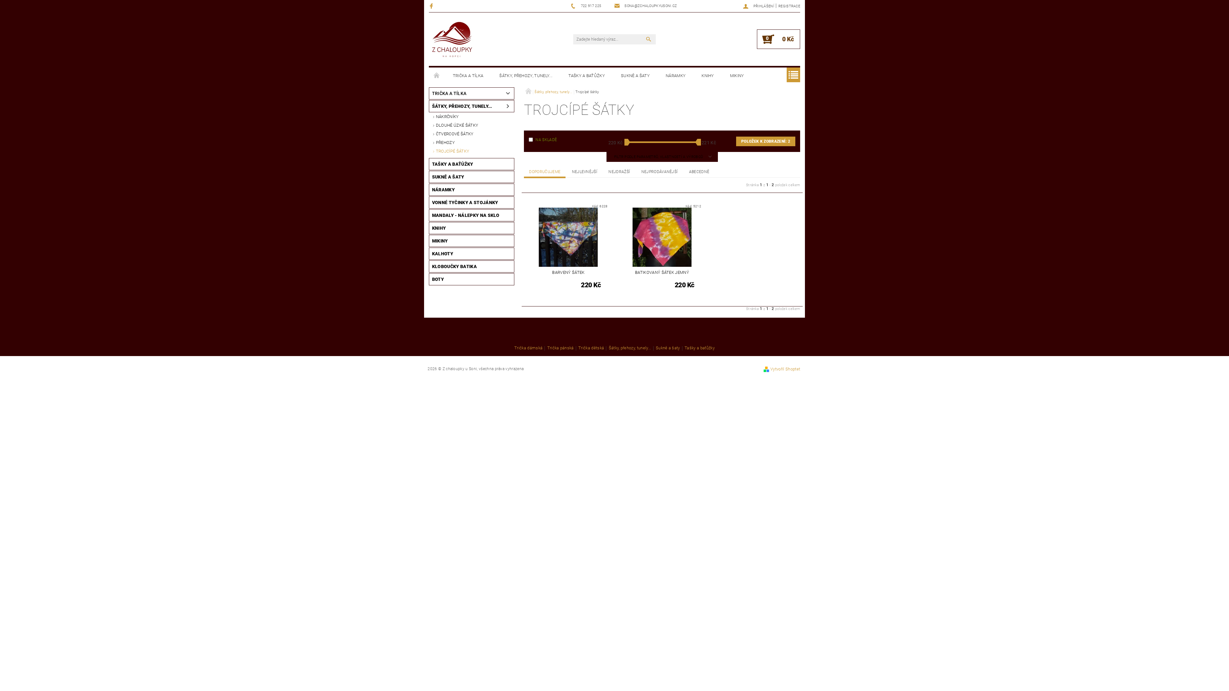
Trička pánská (560, 348)
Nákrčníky (447, 116)
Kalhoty (442, 253)
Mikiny (737, 75)
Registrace (789, 6)
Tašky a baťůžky (586, 75)
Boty (438, 279)
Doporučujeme (544, 172)
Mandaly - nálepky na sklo (466, 215)
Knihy (708, 75)
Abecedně (699, 172)
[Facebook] (432, 6)
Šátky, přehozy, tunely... (525, 75)
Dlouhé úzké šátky (457, 125)
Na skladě (546, 140)
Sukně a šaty (635, 75)
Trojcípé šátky (452, 151)
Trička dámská (528, 348)
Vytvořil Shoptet (785, 369)
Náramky (676, 75)
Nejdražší (619, 172)
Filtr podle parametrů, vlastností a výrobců (659, 157)
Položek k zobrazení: (765, 141)
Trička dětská (591, 348)
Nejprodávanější (659, 172)
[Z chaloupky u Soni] (452, 40)
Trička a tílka (468, 75)
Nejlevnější (585, 172)
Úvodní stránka (437, 76)
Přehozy (445, 142)
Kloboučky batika (454, 266)
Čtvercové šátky (455, 133)
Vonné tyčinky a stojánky (465, 202)
